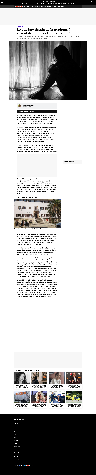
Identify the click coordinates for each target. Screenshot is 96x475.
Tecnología (66, 3)
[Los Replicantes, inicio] (48, 1)
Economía (37, 3)
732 (32, 465)
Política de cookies (53, 468)
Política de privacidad (43, 468)
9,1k (28, 465)
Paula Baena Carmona (28, 105)
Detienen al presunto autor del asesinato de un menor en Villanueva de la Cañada (74, 405)
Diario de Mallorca (30, 183)
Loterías (16, 456)
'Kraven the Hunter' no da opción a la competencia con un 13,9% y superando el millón (39, 6)
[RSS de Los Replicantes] (15, 465)
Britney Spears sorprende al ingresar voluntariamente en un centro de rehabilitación (39, 405)
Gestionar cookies (62, 468)
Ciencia (43, 3)
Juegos (60, 3)
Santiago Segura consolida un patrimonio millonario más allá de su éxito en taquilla (74, 386)
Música (55, 3)
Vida (72, 3)
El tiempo (16, 452)
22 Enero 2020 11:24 (26, 106)
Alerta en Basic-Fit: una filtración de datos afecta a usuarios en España (21, 405)
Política (31, 3)
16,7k (23, 465)
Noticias (25, 3)
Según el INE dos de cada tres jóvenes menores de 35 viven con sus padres (39, 386)
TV (51, 3)
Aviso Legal (24, 468)
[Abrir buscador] (92, 2)
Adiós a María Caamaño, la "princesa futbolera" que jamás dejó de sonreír (56, 386)
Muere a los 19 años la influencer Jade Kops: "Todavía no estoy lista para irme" (22, 386)
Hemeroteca (17, 459)
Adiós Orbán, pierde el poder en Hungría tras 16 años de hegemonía (56, 405)
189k (19, 465)
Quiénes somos (18, 468)
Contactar (36, 468)
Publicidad (30, 468)
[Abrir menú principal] (2, 2)
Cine (48, 3)
